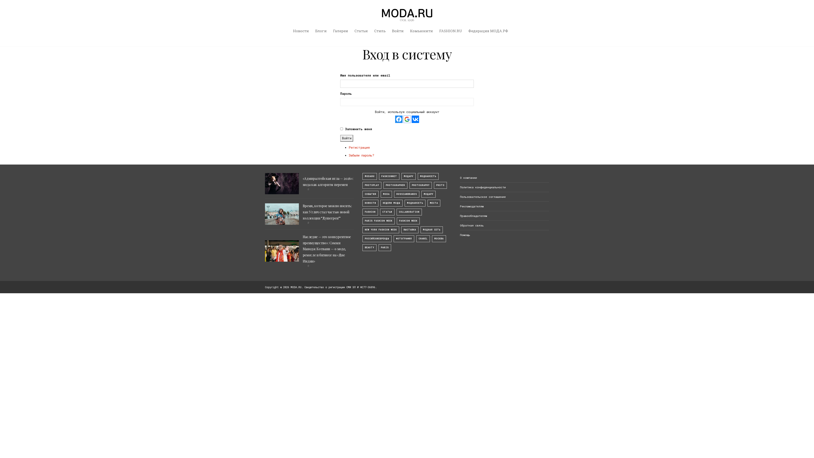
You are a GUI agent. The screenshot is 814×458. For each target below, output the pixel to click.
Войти (398, 30)
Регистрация (359, 147)
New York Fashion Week (381, 229)
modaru (370, 176)
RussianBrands (406, 194)
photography (420, 185)
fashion (370, 212)
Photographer (395, 185)
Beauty (369, 247)
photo (440, 185)
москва (439, 238)
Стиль (380, 30)
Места (434, 203)
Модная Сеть (431, 229)
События (370, 194)
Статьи (361, 30)
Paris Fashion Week (378, 220)
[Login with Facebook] (399, 119)
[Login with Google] (407, 119)
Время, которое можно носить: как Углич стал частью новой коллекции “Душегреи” (327, 212)
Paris (385, 247)
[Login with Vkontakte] (415, 119)
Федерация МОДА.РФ (488, 30)
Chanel (423, 238)
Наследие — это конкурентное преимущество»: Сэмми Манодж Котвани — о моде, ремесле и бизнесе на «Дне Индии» (327, 249)
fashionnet (389, 176)
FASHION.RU (450, 30)
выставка (410, 229)
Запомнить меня (358, 129)
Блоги (321, 30)
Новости (301, 30)
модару (408, 176)
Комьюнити (421, 30)
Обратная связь (472, 225)
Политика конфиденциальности (483, 187)
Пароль (346, 93)
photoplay (372, 185)
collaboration (409, 212)
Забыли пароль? (361, 155)
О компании (468, 178)
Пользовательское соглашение (483, 197)
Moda (386, 194)
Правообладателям (473, 216)
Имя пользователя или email (365, 75)
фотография (404, 238)
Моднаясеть (415, 203)
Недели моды (391, 203)
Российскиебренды (377, 238)
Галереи (340, 30)
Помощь (465, 235)
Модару (428, 194)
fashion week (408, 220)
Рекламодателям (472, 206)
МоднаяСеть (428, 176)
